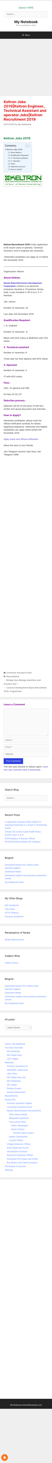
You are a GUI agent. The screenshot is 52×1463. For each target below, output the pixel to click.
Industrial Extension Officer (20, 1155)
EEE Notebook (12, 905)
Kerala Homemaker (16, 1092)
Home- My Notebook (15, 1044)
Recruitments (12, 676)
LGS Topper (12, 1059)
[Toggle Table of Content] (26, 146)
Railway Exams (14, 1088)
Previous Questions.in (17, 1066)
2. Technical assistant (19, 158)
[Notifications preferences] (4, 1457)
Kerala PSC (10, 1099)
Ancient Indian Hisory (23, 1133)
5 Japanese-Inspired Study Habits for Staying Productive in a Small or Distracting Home (26, 825)
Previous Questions (14, 916)
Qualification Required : (20, 155)
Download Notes (13, 871)
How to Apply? (16, 169)
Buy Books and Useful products (22, 1162)
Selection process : (18, 167)
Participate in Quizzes (15, 1166)
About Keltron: (16, 152)
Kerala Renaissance (14, 939)
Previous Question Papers (19, 1103)
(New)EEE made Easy (17, 1070)
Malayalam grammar (19, 1118)
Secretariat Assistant (17, 1151)
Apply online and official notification (21, 439)
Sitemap (9, 1170)
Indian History (11, 963)
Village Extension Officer (19, 1144)
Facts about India (17, 1122)
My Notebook (26, 22)
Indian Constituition (18, 1136)
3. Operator (15, 161)
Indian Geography (19, 1125)
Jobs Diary (10, 909)
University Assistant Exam (19, 672)
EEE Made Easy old (16, 1077)
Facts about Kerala (18, 1114)
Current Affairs (16, 1140)
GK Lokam (12, 1085)
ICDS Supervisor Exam (17, 1148)
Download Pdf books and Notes (22, 1159)
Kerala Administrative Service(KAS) (24, 1110)
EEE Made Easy (14, 1055)
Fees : (13, 164)
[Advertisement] (26, 66)
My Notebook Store (14, 882)
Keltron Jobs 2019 (14, 149)
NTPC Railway (12, 913)
